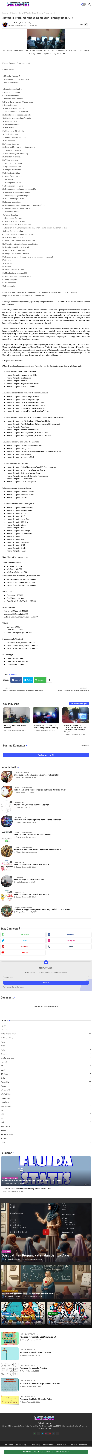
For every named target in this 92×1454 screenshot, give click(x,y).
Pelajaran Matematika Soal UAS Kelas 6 (31, 894)
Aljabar (46, 1026)
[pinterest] (49, 1433)
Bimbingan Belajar (46, 1038)
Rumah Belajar (62, 1444)
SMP (46, 1118)
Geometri (46, 1054)
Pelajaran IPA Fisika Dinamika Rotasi (36, 1399)
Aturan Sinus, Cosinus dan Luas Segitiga (31, 805)
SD (46, 1110)
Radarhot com (46, 1106)
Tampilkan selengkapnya (79, 704)
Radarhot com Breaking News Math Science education (37, 820)
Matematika (46, 1082)
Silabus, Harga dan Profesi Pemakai (15, 727)
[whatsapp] (34, 1433)
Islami (46, 1070)
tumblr (71, 946)
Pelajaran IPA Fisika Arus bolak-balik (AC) (32, 835)
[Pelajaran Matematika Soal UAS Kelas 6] (7, 896)
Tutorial (46, 1130)
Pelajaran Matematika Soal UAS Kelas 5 (31, 864)
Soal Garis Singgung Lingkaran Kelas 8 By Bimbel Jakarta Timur (42, 909)
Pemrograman (46, 1098)
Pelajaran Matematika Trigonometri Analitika (40, 1383)
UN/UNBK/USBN (46, 1134)
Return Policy (21, 1444)
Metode (46, 1086)
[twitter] (42, 1433)
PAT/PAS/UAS (46, 1094)
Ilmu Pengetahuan (46, 1058)
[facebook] (38, 1433)
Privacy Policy (48, 1444)
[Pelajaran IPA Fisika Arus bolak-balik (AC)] (7, 836)
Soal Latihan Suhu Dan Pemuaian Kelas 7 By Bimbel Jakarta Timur (26, 1189)
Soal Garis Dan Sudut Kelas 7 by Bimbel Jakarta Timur (37, 849)
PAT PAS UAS (46, 1090)
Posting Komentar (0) (46, 755)
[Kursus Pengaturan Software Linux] (7, 881)
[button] (83, 4)
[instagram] (46, 1433)
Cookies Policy (34, 1444)
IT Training (13, 13)
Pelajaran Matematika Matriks (33, 1368)
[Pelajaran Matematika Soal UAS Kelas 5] (7, 866)
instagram (70, 940)
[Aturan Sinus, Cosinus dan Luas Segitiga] (7, 806)
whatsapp (25, 934)
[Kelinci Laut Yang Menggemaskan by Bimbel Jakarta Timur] (7, 792)
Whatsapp (41, 680)
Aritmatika (46, 1030)
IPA (46, 1066)
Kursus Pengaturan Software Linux (29, 879)
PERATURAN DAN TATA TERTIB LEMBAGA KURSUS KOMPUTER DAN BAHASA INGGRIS (74, 729)
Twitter (29, 680)
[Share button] (49, 680)
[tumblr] (53, 1433)
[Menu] (3, 4)
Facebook (17, 680)
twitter (25, 940)
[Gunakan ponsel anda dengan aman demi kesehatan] (7, 777)
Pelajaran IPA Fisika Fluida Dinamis (35, 1352)
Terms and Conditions (79, 1444)
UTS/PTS (46, 1138)
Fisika (46, 1050)
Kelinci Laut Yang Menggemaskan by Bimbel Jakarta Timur (40, 790)
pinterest (25, 946)
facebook (71, 934)
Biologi (46, 1042)
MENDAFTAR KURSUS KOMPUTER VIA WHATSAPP (46, 1452)
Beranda (5, 13)
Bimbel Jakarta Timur (46, 1034)
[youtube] (57, 1433)
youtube (24, 952)
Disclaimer (9, 1444)
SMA (46, 1114)
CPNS (46, 1046)
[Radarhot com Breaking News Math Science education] (7, 821)
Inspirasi (46, 1062)
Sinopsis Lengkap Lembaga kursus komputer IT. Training (46, 727)
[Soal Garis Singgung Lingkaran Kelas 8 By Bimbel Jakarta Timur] (7, 911)
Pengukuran (46, 1102)
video (46, 1142)
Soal (46, 1122)
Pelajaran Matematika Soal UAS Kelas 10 (38, 1337)
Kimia (46, 1078)
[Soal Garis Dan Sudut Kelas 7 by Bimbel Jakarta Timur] (7, 851)
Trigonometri (46, 1126)
